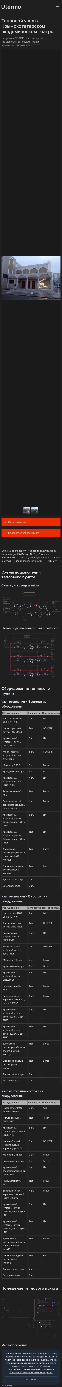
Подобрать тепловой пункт (23, 533)
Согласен (31, 1379)
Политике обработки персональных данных (31, 1372)
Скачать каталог (17, 522)
